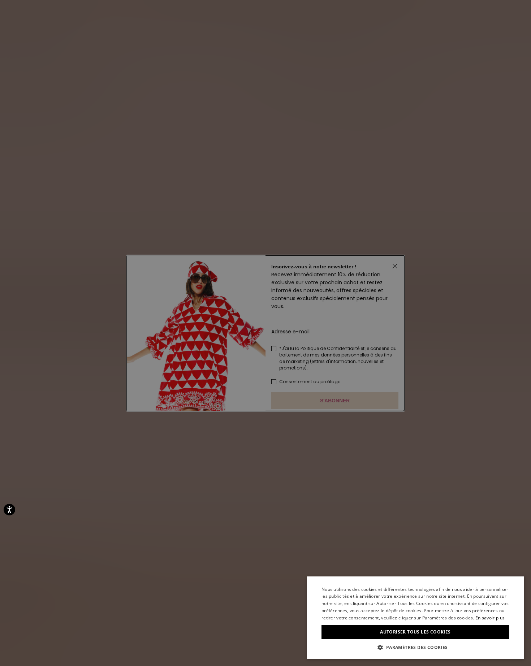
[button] (415, 648)
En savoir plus (490, 618)
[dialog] (415, 617)
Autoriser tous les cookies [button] (415, 632)
